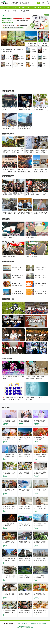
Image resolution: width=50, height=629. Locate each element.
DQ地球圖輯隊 (16, 7)
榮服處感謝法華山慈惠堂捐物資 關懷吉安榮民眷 (25, 543)
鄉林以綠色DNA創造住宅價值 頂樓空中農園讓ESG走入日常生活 (40, 543)
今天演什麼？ (8, 358)
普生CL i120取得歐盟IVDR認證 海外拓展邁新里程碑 (24, 491)
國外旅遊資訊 (8, 261)
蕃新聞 (3, 7)
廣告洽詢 (44, 623)
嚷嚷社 (23, 7)
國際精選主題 (8, 299)
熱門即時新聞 (8, 91)
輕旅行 (8, 7)
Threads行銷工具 (36, 7)
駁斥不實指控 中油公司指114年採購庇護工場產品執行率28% (40, 525)
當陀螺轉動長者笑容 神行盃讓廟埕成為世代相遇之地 (25, 421)
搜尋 (28, 7)
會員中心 (24, 623)
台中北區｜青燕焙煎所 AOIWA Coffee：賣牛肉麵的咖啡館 (9, 577)
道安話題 (6, 219)
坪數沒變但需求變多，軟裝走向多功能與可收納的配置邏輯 (40, 491)
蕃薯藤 (4, 3)
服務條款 (28, 623)
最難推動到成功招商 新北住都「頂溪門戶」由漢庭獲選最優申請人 (40, 560)
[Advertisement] (25, 79)
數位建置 (39, 623)
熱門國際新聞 (8, 176)
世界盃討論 (46, 7)
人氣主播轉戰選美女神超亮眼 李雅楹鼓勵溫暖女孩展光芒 (40, 421)
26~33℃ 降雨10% (24, 11)
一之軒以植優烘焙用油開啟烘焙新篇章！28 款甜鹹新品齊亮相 (40, 612)
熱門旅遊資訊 (8, 133)
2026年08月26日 (7, 11)
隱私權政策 (33, 623)
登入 (43, 3)
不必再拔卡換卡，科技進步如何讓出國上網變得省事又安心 (25, 508)
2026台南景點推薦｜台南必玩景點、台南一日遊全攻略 (40, 577)
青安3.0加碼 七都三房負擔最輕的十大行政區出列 (9, 560)
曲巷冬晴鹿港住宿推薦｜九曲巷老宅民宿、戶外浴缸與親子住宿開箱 (9, 612)
